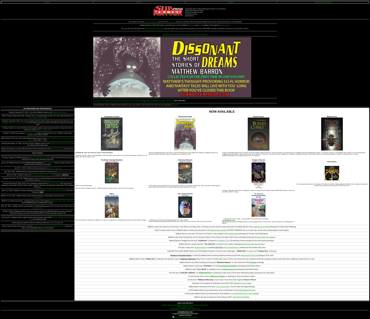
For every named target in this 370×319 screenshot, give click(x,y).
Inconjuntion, (49, 163)
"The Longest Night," (223, 286)
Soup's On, (172, 22)
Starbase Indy (45, 180)
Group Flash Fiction (151, 22)
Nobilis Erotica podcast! (218, 230)
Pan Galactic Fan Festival (37, 117)
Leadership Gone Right (261, 227)
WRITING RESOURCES (322, 2)
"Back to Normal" (200, 247)
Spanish (192, 25)
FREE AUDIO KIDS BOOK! (154, 28)
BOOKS (47, 2)
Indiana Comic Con (54, 168)
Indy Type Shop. (54, 183)
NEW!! (157, 230)
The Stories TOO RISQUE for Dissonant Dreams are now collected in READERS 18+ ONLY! (133, 100)
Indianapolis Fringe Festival (250, 255)
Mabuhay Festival (57, 149)
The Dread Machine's (232, 247)
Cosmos (251, 251)
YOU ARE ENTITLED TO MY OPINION (245, 293)
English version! (224, 25)
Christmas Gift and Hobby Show (61, 143)
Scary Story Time (45, 129)
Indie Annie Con (30, 133)
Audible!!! (175, 105)
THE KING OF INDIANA (241, 297)
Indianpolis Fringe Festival (242, 283)
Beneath (273, 251)
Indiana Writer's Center (185, 307)
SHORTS (139, 2)
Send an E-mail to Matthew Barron (186, 317)
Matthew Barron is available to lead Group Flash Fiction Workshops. (185, 305)
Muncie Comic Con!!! (64, 171)
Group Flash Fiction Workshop (40, 157)
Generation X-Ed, (223, 240)
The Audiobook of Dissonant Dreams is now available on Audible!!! (185, 34)
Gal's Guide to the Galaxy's (266, 237)
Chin (199, 25)
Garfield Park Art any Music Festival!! (14, 123)
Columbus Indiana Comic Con (42, 175)
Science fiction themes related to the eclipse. (49, 226)
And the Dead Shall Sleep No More (253, 244)
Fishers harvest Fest (59, 112)
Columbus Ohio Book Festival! (55, 190)
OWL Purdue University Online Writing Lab (185, 308)
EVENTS (231, 2)
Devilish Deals (233, 234)
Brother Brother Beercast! (246, 290)
